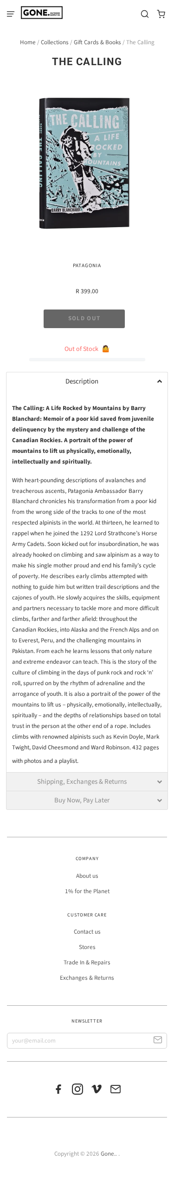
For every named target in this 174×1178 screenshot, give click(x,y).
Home (28, 42)
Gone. (108, 1154)
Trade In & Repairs (87, 962)
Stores (87, 947)
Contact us (87, 932)
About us (87, 876)
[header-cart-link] (161, 14)
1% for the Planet (87, 891)
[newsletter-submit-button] (158, 1041)
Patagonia (87, 265)
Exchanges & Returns (87, 978)
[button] (87, 381)
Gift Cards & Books (97, 42)
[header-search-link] (145, 14)
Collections (55, 42)
